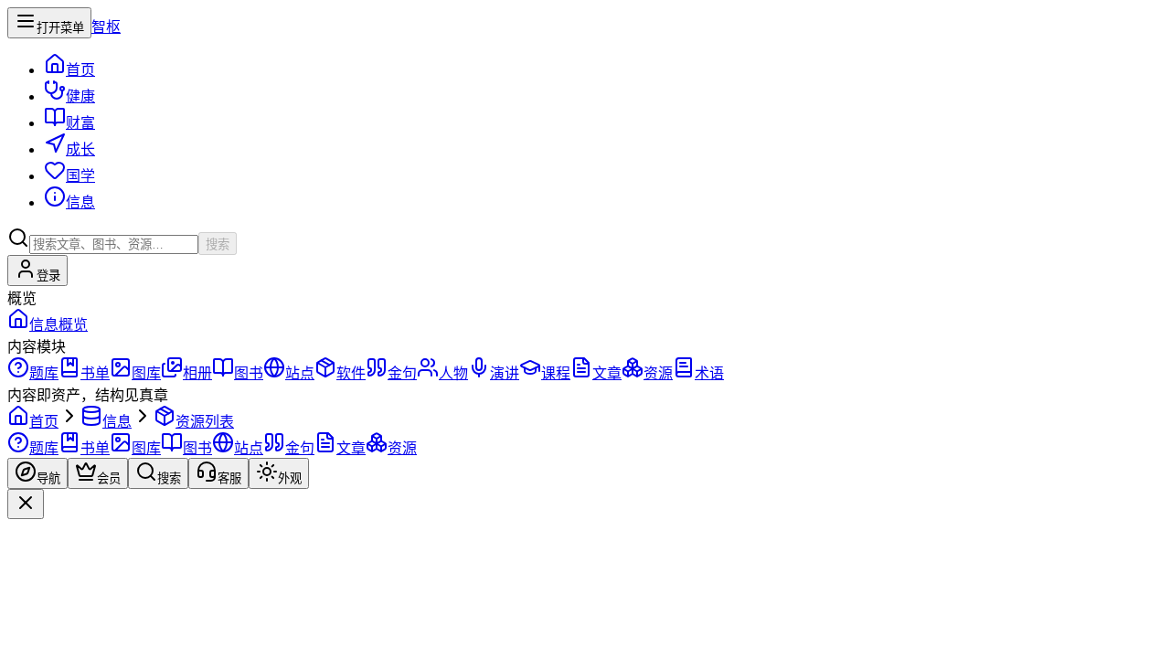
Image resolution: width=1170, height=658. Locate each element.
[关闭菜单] (25, 504)
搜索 (217, 244)
